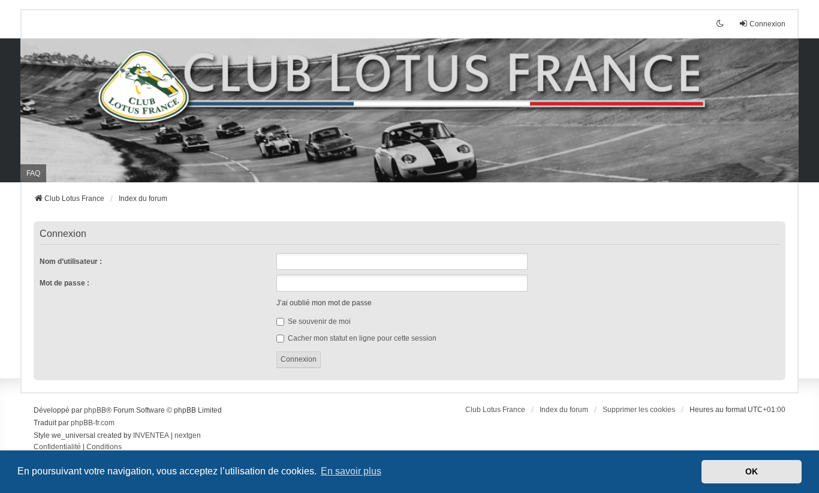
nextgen (187, 435)
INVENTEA (151, 435)
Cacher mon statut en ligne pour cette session (361, 338)
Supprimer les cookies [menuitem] (639, 409)
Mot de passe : (64, 283)
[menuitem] (57, 447)
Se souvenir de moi (318, 321)
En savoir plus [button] (351, 471)
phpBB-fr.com (93, 423)
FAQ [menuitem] (33, 173)
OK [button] (751, 471)
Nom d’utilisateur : (71, 261)
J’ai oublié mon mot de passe (324, 303)
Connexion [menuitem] (767, 24)
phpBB (95, 410)
